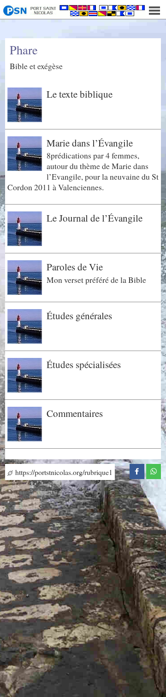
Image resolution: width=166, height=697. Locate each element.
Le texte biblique (80, 94)
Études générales (79, 315)
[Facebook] (137, 469)
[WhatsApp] (153, 469)
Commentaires (75, 413)
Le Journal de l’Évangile (94, 217)
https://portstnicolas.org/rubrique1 (63, 472)
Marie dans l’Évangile (90, 142)
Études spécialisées (84, 364)
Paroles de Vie (75, 266)
